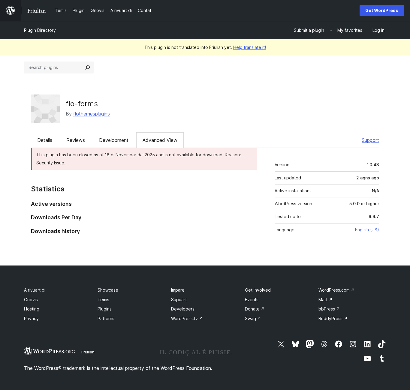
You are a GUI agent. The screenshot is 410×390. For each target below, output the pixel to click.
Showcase (108, 289)
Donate (255, 308)
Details (44, 140)
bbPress (329, 308)
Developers (182, 308)
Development (113, 140)
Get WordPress (381, 10)
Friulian (88, 352)
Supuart (179, 299)
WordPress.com (336, 289)
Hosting (31, 308)
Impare (178, 289)
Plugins (105, 308)
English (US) (367, 229)
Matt (325, 299)
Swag (253, 318)
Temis (103, 299)
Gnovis (31, 299)
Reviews (75, 140)
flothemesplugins (91, 114)
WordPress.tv (187, 318)
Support (370, 140)
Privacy (31, 318)
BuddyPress (333, 318)
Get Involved (258, 289)
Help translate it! (249, 47)
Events (251, 299)
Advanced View (160, 140)
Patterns (106, 318)
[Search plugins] (88, 68)
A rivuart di (34, 289)
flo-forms (82, 103)
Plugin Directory (40, 30)
